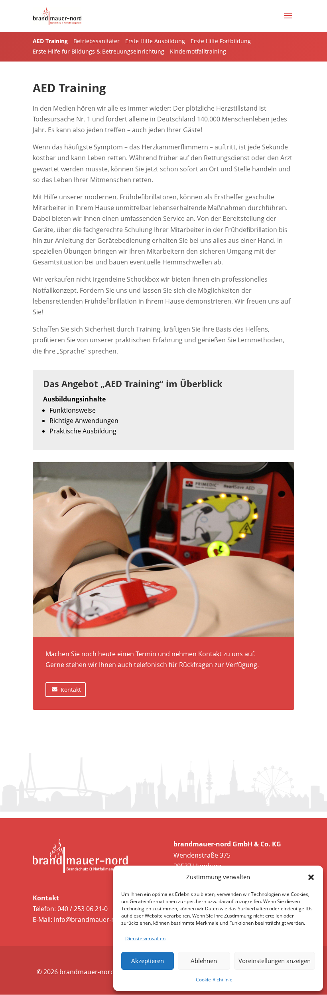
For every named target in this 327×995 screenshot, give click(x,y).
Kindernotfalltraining (198, 51)
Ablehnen (204, 961)
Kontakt (71, 689)
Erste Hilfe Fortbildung (221, 41)
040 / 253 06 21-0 (82, 908)
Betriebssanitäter (96, 41)
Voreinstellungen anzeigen (274, 961)
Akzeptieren (147, 961)
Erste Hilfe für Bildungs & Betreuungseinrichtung (98, 51)
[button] (311, 877)
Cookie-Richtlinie (214, 979)
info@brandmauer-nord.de (94, 919)
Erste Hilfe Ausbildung (155, 41)
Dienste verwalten (145, 938)
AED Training (50, 41)
